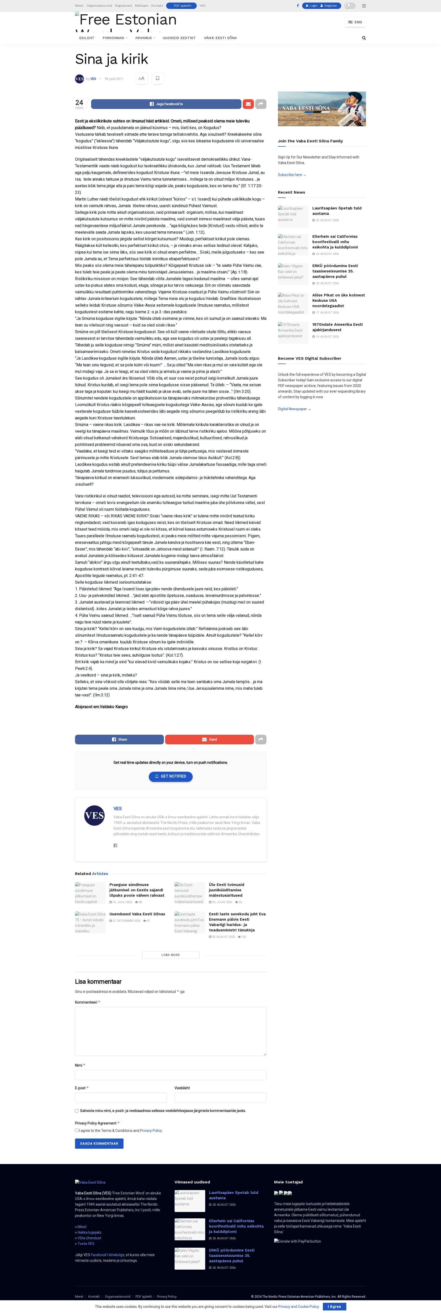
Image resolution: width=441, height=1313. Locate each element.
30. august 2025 (223, 937)
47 (148, 920)
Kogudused (123, 5)
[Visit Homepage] (134, 22)
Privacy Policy (151, 1131)
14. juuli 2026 (122, 902)
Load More (171, 955)
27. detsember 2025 (126, 920)
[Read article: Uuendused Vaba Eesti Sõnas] (90, 922)
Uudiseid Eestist (179, 38)
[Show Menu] (364, 5)
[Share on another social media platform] (260, 104)
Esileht (86, 38)
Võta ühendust (89, 1238)
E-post (82, 1087)
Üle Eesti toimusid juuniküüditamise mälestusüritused (226, 890)
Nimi (80, 1065)
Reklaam (141, 5)
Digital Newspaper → (294, 409)
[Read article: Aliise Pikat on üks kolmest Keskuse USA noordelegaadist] (293, 304)
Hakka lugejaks (90, 1232)
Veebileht (182, 1088)
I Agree (334, 1307)
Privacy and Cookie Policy (298, 1307)
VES (93, 79)
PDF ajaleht (182, 5)
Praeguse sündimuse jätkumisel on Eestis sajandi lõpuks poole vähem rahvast (136, 890)
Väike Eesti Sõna (220, 38)
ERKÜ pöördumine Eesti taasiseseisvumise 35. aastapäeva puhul (335, 271)
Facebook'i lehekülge (107, 1255)
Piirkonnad (113, 38)
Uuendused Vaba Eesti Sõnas (137, 914)
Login (313, 5)
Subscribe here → (292, 175)
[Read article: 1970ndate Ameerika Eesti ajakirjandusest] (293, 333)
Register (330, 5)
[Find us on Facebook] (298, 6)
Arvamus (143, 38)
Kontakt (157, 5)
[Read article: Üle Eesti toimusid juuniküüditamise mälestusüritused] (190, 893)
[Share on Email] (248, 104)
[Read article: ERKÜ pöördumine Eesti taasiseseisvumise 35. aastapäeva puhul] (293, 274)
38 (140, 902)
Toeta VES (86, 1244)
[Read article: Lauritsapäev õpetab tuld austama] (293, 217)
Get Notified (173, 776)
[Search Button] (364, 38)
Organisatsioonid (99, 5)
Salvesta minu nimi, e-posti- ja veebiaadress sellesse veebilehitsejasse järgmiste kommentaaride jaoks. (163, 1111)
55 (240, 902)
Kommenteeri (88, 1002)
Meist (79, 5)
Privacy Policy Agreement (97, 1123)
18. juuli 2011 (113, 79)
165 (243, 937)
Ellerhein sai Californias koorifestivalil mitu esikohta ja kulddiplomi (335, 241)
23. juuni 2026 (221, 902)
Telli (202, 5)
